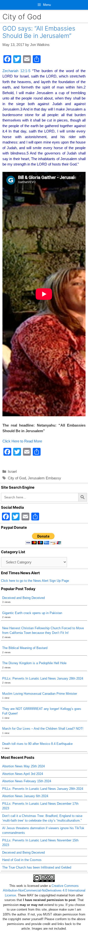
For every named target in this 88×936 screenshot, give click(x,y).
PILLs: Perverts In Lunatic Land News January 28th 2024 (42, 678)
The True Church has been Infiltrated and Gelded (36, 867)
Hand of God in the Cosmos (22, 860)
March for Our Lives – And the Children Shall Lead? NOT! (42, 728)
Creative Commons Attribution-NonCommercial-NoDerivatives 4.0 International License (44, 890)
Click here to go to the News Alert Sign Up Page (35, 581)
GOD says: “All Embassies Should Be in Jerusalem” (38, 32)
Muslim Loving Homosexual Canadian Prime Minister (39, 693)
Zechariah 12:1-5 (16, 71)
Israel (12, 471)
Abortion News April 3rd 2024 (22, 774)
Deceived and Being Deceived (23, 598)
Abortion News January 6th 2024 (25, 796)
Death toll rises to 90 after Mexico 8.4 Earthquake (37, 744)
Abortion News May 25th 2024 (23, 766)
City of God (17, 478)
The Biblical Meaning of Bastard (24, 648)
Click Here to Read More (22, 441)
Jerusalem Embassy (44, 478)
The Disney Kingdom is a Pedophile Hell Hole (34, 663)
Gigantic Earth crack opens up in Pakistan (32, 613)
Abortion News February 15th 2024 (26, 781)
